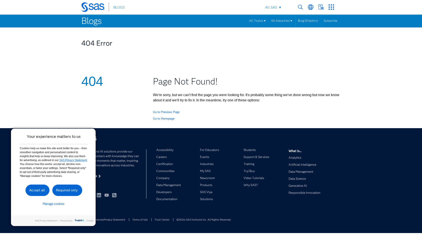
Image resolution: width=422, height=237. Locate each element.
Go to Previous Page (166, 112)
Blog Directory (308, 21)
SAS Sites (331, 7)
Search (300, 7)
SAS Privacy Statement (73, 160)
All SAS (271, 7)
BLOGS (119, 7)
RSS (114, 195)
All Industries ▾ (281, 21)
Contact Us (321, 7)
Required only (67, 190)
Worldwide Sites (310, 7)
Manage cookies (53, 204)
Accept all (37, 190)
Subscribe (330, 21)
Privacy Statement (114, 219)
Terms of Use (140, 219)
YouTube (106, 195)
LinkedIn (99, 195)
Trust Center (162, 219)
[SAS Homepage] (95, 8)
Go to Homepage (164, 118)
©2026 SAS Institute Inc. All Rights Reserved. (203, 219)
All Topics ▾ (257, 21)
